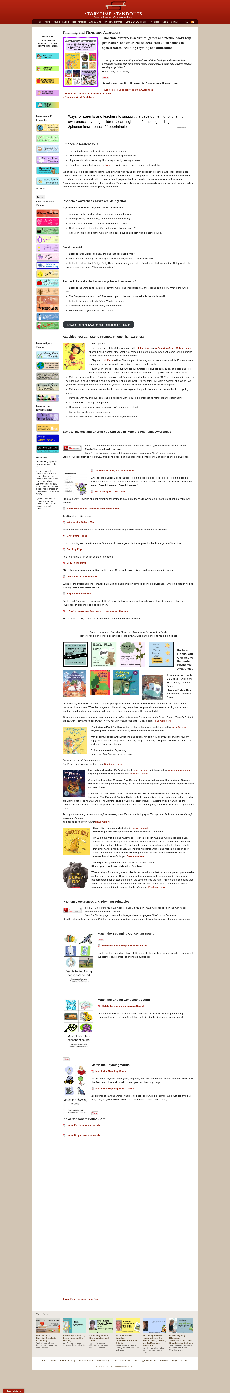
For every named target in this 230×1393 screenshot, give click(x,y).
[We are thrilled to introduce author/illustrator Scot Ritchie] (128, 1332)
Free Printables (79, 22)
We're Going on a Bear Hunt (110, 491)
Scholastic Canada (138, 773)
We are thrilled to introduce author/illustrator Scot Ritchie (126, 1339)
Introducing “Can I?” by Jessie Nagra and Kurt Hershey (74, 1338)
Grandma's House (77, 535)
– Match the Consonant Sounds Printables (87, 93)
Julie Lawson (141, 770)
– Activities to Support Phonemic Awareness (127, 89)
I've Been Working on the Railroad (114, 470)
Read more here (162, 720)
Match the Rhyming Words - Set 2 (114, 1088)
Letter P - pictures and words (83, 1125)
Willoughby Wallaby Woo (81, 522)
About (47, 22)
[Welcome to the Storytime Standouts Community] (48, 1332)
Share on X (182, 127)
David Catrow (179, 727)
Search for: (41, 188)
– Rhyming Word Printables (78, 97)
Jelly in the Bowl (76, 562)
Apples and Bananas (79, 593)
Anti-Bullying (95, 22)
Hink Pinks (107, 360)
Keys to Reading (61, 22)
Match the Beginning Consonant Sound (124, 945)
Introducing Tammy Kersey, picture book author (99, 1338)
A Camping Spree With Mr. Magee (174, 348)
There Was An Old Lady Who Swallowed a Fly (93, 508)
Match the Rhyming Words (110, 1071)
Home (38, 22)
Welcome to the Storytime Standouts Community (46, 1338)
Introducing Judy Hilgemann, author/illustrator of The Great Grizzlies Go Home (181, 1339)
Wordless (155, 22)
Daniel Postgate (140, 828)
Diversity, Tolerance (113, 22)
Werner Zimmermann (179, 770)
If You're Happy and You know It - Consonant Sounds (97, 611)
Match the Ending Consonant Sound (123, 1006)
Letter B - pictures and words (83, 1135)
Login (165, 22)
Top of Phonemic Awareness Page (81, 1299)
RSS (186, 22)
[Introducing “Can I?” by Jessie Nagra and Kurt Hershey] (74, 1332)
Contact (174, 22)
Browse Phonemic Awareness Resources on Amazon (98, 324)
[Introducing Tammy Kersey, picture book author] (101, 1332)
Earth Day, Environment (136, 22)
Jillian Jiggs (145, 348)
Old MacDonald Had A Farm (82, 576)
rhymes (108, 165)
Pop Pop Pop (74, 549)
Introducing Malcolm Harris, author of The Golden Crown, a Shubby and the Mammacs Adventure (154, 1340)
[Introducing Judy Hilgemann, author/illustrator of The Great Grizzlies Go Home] (181, 1332)
